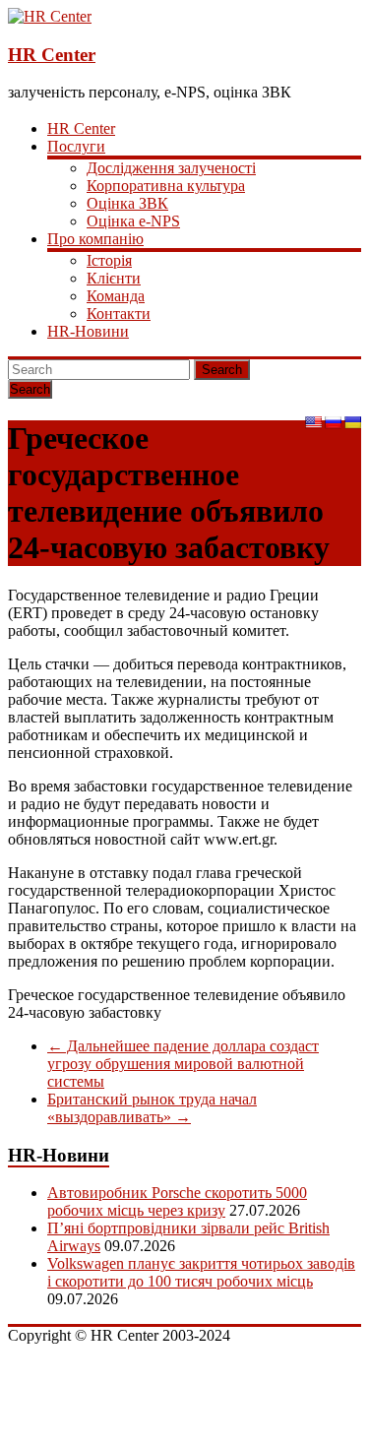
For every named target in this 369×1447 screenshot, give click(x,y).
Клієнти (114, 278)
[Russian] (332, 422)
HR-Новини (88, 331)
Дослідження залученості (171, 167)
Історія (109, 260)
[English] (313, 422)
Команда (116, 295)
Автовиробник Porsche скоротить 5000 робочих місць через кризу (177, 1201)
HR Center (51, 54)
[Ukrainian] (352, 422)
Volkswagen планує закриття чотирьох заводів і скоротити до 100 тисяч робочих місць (201, 1272)
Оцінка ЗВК (127, 203)
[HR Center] (50, 16)
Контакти (119, 313)
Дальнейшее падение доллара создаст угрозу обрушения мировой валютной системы (183, 1064)
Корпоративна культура (166, 185)
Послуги (76, 146)
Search (222, 369)
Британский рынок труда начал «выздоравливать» (152, 1108)
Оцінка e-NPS (133, 221)
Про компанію (95, 238)
